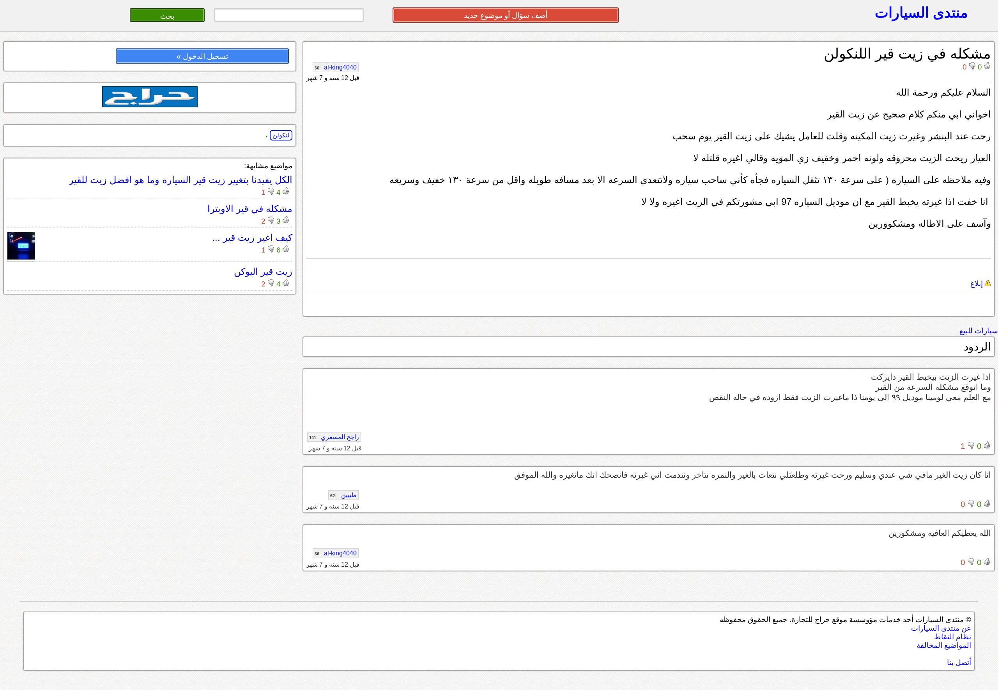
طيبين (343, 495)
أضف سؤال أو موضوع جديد (505, 15)
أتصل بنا (959, 662)
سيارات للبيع (978, 331)
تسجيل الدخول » (202, 56)
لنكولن (281, 135)
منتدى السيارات (921, 12)
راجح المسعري (334, 437)
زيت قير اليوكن (263, 271)
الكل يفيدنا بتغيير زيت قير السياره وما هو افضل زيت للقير (180, 179)
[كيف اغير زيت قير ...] (21, 257)
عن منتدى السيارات (941, 628)
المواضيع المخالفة (944, 645)
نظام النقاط (952, 637)
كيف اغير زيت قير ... (252, 237)
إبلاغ (977, 283)
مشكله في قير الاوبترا (249, 208)
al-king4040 (336, 67)
